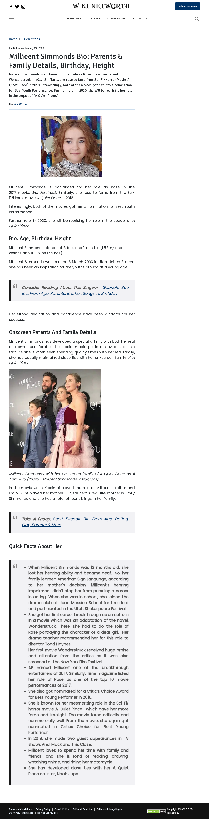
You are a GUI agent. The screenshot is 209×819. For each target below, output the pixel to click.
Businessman (116, 18)
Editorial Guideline (82, 809)
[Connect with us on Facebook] (11, 6)
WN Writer (21, 104)
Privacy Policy (43, 809)
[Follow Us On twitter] (17, 6)
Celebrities (73, 18)
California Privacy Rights (109, 809)
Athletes (94, 18)
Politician (140, 18)
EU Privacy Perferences (21, 813)
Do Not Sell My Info (47, 813)
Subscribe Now (187, 6)
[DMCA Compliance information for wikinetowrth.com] (157, 811)
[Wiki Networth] (101, 6)
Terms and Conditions (20, 809)
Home (13, 39)
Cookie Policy (61, 809)
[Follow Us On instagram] (23, 6)
